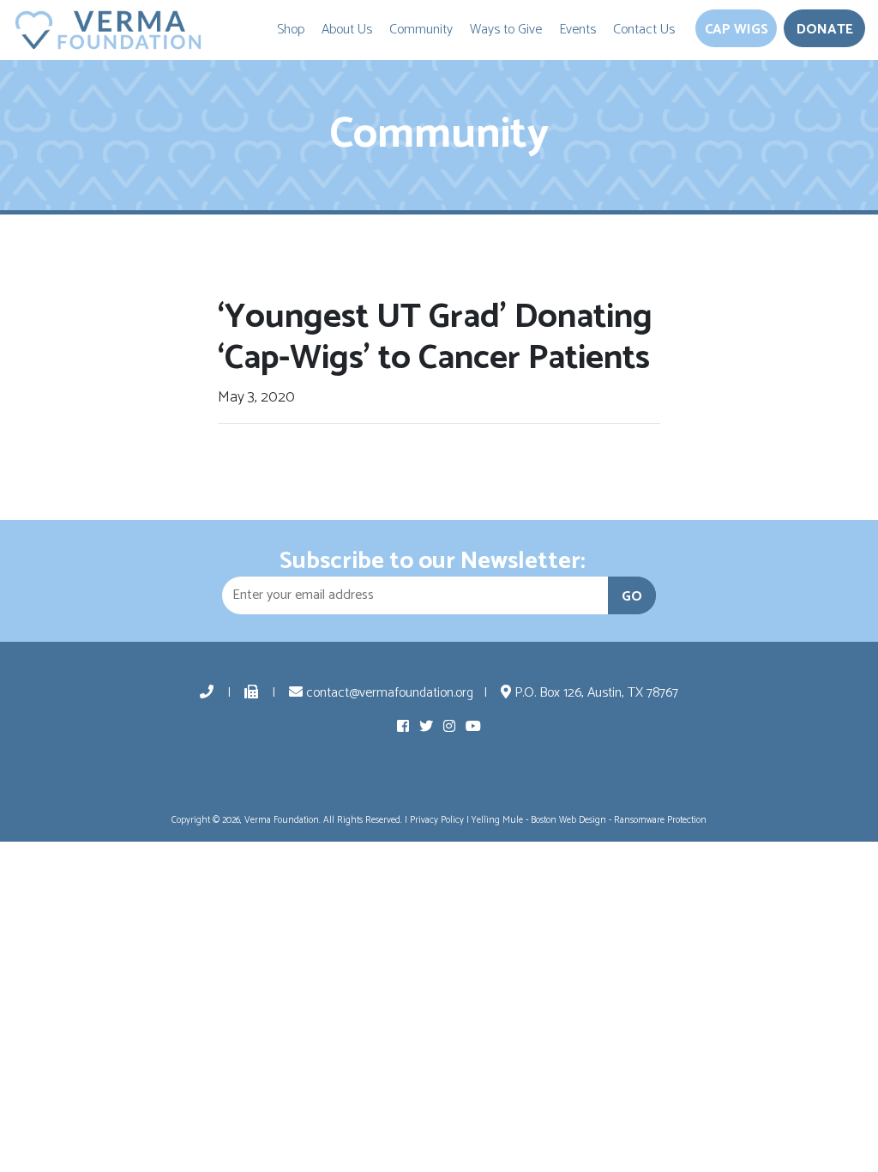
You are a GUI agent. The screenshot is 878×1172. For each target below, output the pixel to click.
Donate (825, 29)
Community (421, 29)
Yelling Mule (497, 820)
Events (577, 29)
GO (632, 596)
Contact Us (644, 29)
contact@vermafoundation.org (388, 692)
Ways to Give (506, 29)
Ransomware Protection (660, 820)
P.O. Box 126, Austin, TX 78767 (594, 692)
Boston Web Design (568, 820)
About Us (347, 29)
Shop (290, 29)
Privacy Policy (437, 820)
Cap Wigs (736, 29)
